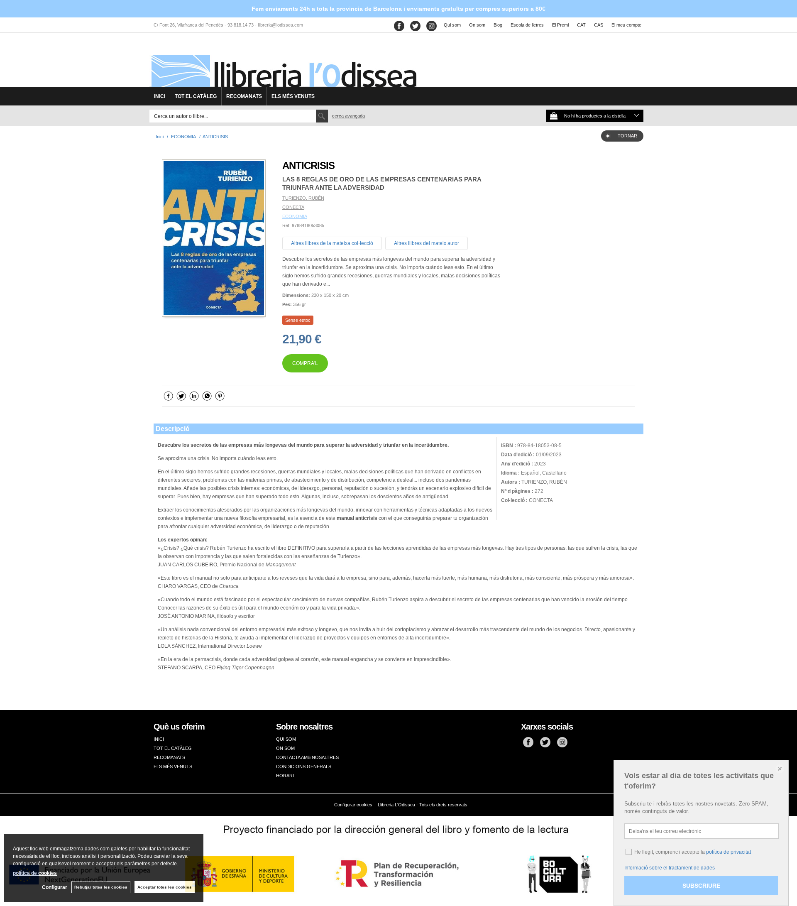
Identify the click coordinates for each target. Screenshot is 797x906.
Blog (498, 24)
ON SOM (285, 748)
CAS (598, 24)
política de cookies (35, 873)
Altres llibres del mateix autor (426, 243)
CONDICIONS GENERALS (303, 766)
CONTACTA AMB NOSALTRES (307, 757)
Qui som (452, 24)
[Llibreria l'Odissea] (283, 62)
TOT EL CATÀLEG (196, 96)
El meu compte (626, 24)
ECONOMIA (294, 216)
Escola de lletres (527, 24)
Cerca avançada (348, 115)
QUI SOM (286, 739)
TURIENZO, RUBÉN (303, 198)
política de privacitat (728, 852)
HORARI (285, 775)
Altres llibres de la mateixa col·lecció (332, 243)
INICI (159, 96)
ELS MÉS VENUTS (293, 96)
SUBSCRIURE (701, 885)
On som (477, 24)
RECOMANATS (244, 96)
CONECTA (293, 207)
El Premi (560, 24)
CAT (581, 24)
